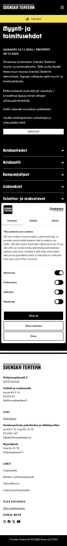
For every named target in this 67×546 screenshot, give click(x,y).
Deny (33, 336)
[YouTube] (18, 522)
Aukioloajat (33, 131)
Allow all (33, 315)
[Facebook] (9, 522)
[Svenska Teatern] (18, 7)
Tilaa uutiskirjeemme (14, 508)
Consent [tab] (12, 220)
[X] (13, 523)
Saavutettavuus (11, 483)
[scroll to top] (58, 537)
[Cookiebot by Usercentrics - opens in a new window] (49, 210)
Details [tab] (33, 220)
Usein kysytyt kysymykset (16, 490)
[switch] (59, 282)
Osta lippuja (9, 418)
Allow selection (33, 326)
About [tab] (55, 220)
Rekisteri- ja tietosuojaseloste (18, 477)
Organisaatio (10, 470)
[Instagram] (4, 522)
